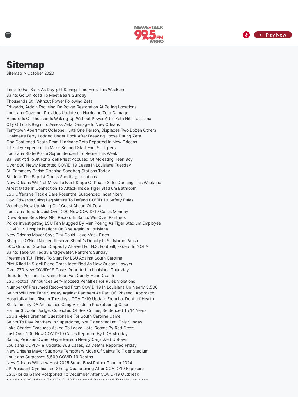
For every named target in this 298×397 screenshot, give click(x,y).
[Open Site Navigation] (8, 34)
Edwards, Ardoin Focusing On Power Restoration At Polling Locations (71, 106)
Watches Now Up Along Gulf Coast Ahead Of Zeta (53, 205)
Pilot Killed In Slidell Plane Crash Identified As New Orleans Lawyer (69, 263)
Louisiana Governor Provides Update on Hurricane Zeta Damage (67, 112)
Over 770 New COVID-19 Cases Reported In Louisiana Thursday (67, 269)
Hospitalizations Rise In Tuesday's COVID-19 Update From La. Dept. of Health (80, 298)
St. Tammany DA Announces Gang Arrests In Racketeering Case (67, 304)
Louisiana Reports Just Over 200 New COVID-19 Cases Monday (67, 211)
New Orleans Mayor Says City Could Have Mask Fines (57, 234)
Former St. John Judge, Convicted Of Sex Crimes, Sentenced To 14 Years (76, 310)
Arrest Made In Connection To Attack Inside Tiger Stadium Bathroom (71, 188)
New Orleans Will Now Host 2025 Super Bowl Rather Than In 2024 (69, 362)
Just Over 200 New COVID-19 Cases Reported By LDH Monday (67, 333)
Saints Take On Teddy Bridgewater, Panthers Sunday (57, 252)
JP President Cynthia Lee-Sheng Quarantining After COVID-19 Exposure (75, 368)
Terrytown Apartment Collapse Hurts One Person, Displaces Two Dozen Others (81, 130)
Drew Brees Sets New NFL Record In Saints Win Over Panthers (66, 217)
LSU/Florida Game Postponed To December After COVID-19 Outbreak (72, 374)
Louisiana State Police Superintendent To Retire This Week (61, 153)
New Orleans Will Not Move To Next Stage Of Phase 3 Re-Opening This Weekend (84, 182)
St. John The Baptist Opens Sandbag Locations (51, 176)
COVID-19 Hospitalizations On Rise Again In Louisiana (57, 228)
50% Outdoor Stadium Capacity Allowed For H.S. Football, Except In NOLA (77, 246)
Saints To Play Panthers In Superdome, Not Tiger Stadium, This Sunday (74, 321)
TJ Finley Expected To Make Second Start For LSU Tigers (61, 147)
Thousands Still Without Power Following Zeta (49, 101)
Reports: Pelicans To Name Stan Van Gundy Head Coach (60, 275)
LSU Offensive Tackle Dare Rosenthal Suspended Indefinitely (64, 194)
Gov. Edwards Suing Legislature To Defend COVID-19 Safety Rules (69, 199)
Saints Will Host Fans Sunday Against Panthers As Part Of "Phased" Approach (80, 292)
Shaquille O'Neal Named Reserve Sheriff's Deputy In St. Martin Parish (72, 240)
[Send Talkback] (246, 34)
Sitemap (14, 73)
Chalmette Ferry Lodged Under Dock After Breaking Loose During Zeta (73, 135)
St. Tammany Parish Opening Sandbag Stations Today (58, 170)
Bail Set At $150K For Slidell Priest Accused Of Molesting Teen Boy (69, 159)
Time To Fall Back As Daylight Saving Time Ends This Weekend (66, 89)
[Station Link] (149, 35)
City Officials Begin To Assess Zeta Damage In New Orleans (63, 124)
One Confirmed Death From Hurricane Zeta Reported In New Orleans (71, 141)
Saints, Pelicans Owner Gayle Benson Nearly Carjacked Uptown (66, 339)
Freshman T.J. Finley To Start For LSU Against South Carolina (64, 257)
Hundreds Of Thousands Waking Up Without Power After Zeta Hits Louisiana (78, 118)
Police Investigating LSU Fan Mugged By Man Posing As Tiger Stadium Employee (83, 223)
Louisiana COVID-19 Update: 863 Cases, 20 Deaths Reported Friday (71, 345)
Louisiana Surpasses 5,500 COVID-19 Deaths (49, 356)
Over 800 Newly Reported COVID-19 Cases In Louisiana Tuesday (68, 164)
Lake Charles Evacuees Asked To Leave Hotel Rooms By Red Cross (70, 327)
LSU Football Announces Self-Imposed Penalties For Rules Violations (70, 281)
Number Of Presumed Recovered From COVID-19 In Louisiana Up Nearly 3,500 (82, 287)
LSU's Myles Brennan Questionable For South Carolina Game (63, 316)
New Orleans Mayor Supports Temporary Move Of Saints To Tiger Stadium (77, 350)
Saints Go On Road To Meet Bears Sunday (46, 95)
